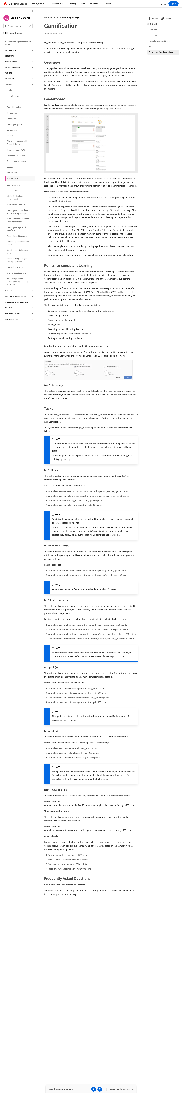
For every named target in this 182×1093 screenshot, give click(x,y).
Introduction (10, 50)
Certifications (12, 130)
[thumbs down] (99, 1089)
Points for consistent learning (160, 41)
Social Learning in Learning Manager (17, 251)
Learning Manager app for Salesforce (17, 229)
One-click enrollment (15, 107)
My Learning (12, 113)
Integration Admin (12, 67)
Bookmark (156, 18)
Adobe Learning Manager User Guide (18, 43)
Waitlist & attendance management (15, 197)
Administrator (11, 62)
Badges (10, 167)
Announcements (13, 190)
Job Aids (10, 135)
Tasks (151, 46)
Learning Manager (71, 17)
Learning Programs (14, 124)
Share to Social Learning (16, 273)
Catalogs (10, 101)
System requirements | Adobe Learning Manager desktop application (18, 281)
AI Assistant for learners (16, 204)
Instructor (9, 79)
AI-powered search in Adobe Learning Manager (18, 220)
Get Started (10, 56)
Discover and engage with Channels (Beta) (17, 142)
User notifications (13, 185)
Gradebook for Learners (16, 155)
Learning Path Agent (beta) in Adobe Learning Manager (18, 212)
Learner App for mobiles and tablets (18, 243)
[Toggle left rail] (33, 11)
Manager (8, 291)
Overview (153, 29)
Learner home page (15, 267)
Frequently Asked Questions (16, 302)
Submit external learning (16, 161)
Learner (8, 84)
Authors (8, 73)
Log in (9, 90)
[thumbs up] (93, 1089)
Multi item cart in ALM (16, 150)
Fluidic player (12, 118)
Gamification (12, 178)
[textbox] (18, 25)
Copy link (168, 18)
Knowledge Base (11, 319)
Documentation (51, 17)
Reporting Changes (12, 313)
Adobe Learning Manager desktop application (17, 260)
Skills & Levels (12, 172)
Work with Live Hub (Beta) (15, 296)
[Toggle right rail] (149, 11)
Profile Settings (13, 96)
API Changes (10, 308)
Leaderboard (154, 35)
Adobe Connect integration (17, 236)
